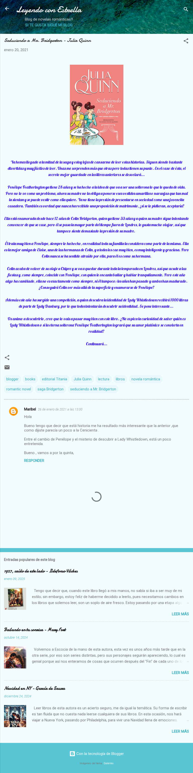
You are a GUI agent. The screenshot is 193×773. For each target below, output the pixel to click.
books (30, 379)
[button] (186, 42)
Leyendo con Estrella (48, 9)
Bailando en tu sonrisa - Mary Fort (35, 630)
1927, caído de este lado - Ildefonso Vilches (41, 571)
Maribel (30, 409)
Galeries (109, 763)
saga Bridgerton (50, 389)
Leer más (180, 614)
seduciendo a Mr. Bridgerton (93, 389)
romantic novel (18, 389)
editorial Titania (54, 379)
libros (120, 379)
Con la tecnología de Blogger (99, 753)
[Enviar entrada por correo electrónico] (7, 369)
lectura (103, 379)
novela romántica (145, 379)
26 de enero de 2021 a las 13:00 (60, 409)
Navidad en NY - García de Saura (34, 688)
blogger (12, 379)
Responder (34, 461)
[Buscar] (186, 10)
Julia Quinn (82, 379)
